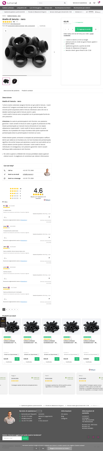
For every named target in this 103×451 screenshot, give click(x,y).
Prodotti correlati (27, 91)
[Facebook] (89, 437)
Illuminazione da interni (62, 8)
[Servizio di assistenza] (39, 411)
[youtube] (98, 437)
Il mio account (43, 421)
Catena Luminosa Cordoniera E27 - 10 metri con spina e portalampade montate (31, 342)
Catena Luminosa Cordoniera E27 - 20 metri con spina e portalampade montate (71, 342)
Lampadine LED (21, 8)
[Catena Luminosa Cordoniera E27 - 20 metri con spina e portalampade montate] (71, 327)
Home (4, 16)
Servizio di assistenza (80, 3)
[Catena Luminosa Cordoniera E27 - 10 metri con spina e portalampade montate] (31, 327)
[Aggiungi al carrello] (17, 359)
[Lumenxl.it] (9, 3)
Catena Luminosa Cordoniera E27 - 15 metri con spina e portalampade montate (51, 342)
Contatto (41, 414)
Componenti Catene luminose (16, 26)
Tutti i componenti (30, 26)
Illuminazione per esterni (82, 8)
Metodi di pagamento (45, 416)
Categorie (64, 418)
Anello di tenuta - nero (14, 16)
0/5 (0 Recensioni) (15, 24)
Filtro (5, 202)
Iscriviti (25, 438)
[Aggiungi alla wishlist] (18, 321)
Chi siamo (64, 414)
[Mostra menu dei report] (49, 217)
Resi (39, 418)
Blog (62, 416)
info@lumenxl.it (28, 174)
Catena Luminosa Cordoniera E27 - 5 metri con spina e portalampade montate (11, 342)
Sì (36, 448)
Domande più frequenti (29, 414)
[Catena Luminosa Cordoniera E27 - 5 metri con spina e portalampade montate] (11, 327)
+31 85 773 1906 (28, 170)
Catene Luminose (8, 8)
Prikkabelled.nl (24, 220)
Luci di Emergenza (36, 8)
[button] (92, 12)
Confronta (42, 26)
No (43, 448)
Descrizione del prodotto (11, 91)
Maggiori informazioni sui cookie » (60, 448)
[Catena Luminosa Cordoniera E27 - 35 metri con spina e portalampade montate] (91, 327)
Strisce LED (48, 8)
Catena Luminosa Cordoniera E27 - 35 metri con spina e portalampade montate (91, 342)
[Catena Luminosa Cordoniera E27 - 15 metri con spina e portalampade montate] (51, 327)
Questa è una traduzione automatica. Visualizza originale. (16, 212)
